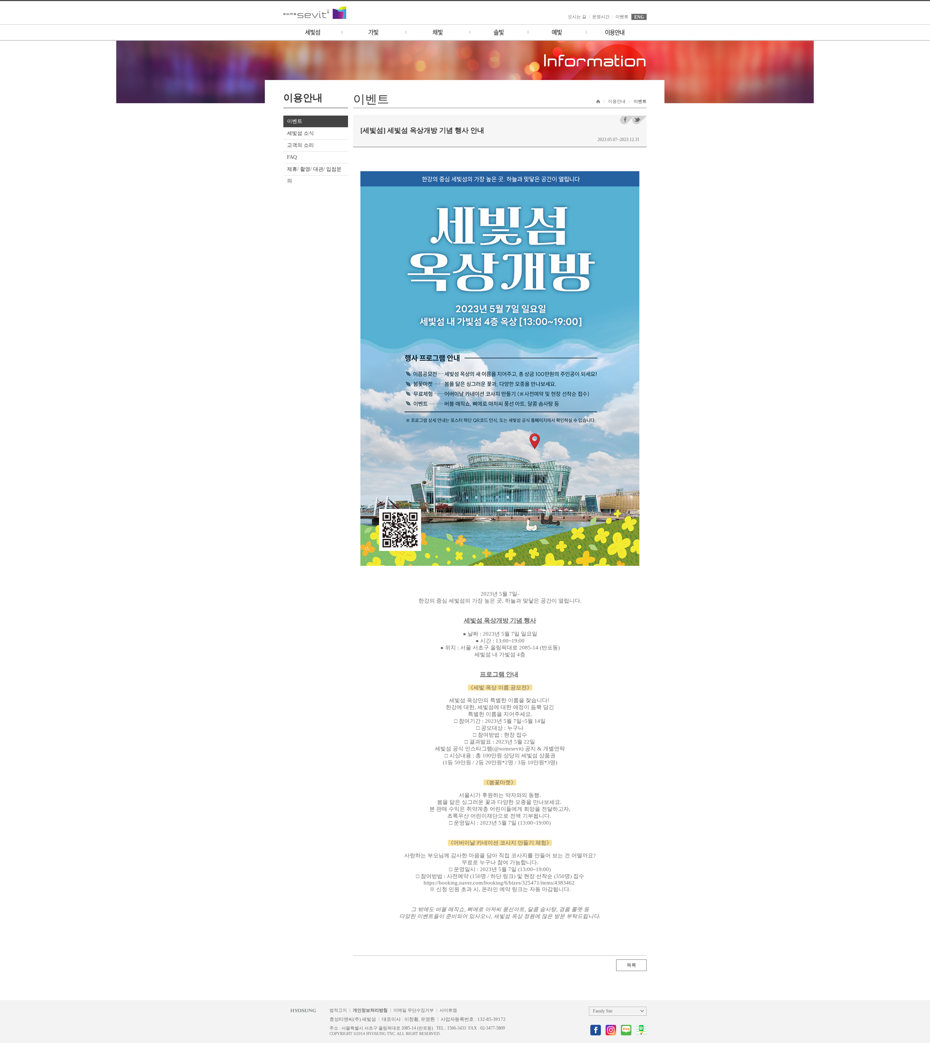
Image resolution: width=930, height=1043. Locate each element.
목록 (631, 965)
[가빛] (373, 32)
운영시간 (601, 16)
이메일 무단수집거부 (413, 1010)
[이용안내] (615, 32)
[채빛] (437, 32)
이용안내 (617, 101)
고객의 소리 (300, 145)
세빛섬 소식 (300, 133)
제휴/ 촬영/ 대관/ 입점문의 (314, 175)
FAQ (292, 157)
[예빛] (556, 32)
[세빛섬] (312, 32)
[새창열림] (595, 1030)
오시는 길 (577, 16)
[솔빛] (498, 32)
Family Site (602, 1011)
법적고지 (338, 1010)
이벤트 (621, 16)
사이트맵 (448, 1010)
